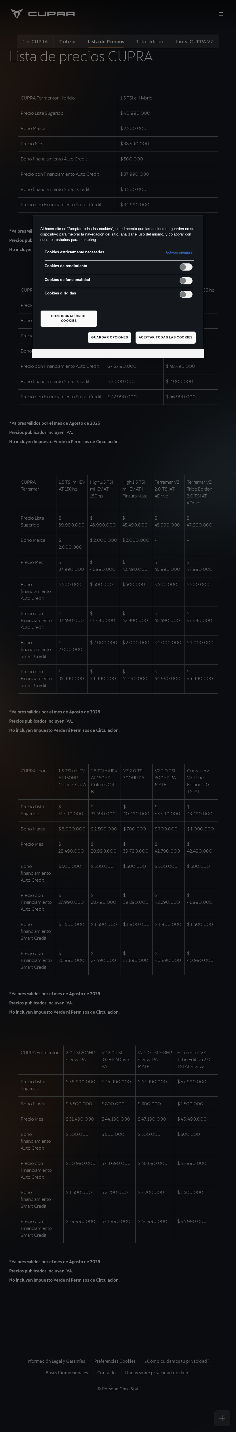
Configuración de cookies (68, 318)
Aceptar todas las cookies (166, 337)
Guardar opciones (109, 337)
